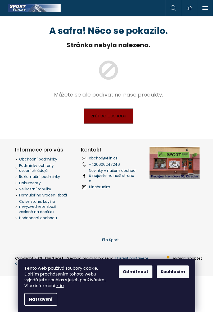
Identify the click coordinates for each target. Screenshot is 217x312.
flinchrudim (99, 187)
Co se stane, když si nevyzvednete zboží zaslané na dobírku (37, 206)
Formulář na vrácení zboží (43, 195)
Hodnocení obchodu (38, 218)
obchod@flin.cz (103, 158)
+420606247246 (104, 164)
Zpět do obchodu (108, 116)
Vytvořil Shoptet (187, 258)
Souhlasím (173, 272)
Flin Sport (110, 239)
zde (60, 286)
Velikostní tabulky (35, 189)
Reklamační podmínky (39, 176)
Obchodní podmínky (38, 159)
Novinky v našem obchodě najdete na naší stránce (112, 175)
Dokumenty (30, 183)
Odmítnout (135, 272)
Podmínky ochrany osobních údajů (36, 168)
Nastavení (41, 299)
